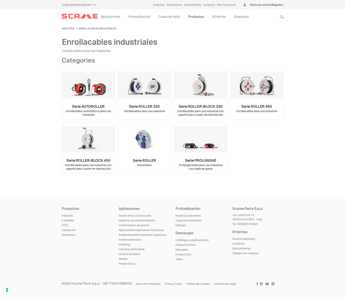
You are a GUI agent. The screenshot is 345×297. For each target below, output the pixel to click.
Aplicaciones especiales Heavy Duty (141, 230)
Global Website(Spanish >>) (79, 5)
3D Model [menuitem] (219, 16)
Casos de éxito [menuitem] (169, 16)
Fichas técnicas (185, 245)
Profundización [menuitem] (139, 16)
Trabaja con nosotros (245, 253)
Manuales (181, 249)
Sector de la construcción (135, 215)
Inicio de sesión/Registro (266, 5)
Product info (183, 254)
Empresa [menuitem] (159, 5)
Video (179, 259)
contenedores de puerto (134, 225)
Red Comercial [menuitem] (226, 5)
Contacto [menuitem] (209, 5)
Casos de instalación (188, 220)
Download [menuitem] (241, 16)
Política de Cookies (198, 284)
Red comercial (241, 248)
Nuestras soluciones (188, 215)
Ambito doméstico (130, 239)
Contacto (238, 243)
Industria (67, 215)
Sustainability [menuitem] (192, 5)
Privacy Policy (173, 284)
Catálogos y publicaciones (192, 240)
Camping (124, 244)
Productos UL (127, 263)
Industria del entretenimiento (137, 220)
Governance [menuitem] (174, 5)
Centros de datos (129, 254)
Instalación (69, 230)
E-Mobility (68, 220)
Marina (123, 259)
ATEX (65, 225)
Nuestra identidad (243, 239)
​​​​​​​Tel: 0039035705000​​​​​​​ (245, 224)
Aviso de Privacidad (148, 284)
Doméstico (68, 235)
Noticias (180, 225)
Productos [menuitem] (196, 16)
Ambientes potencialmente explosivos (143, 235)
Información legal (225, 284)
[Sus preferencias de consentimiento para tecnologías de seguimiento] (7, 290)
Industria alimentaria (132, 249)
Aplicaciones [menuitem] (110, 16)
